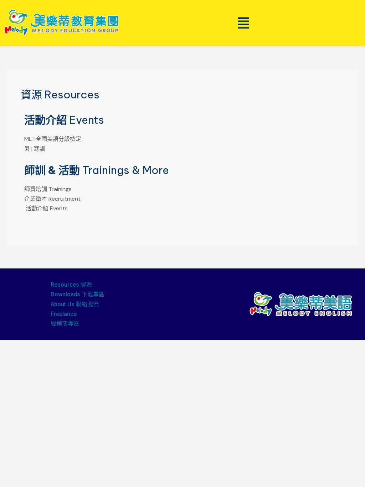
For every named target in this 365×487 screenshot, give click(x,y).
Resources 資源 (71, 284)
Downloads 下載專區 (77, 294)
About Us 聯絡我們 (75, 304)
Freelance (64, 314)
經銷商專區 (65, 323)
